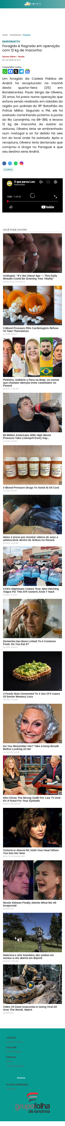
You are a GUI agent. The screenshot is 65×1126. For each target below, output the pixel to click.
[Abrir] (2, 5)
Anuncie (21, 1078)
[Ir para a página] (32, 4)
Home (5, 35)
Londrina (8, 169)
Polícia (26, 35)
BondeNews (15, 35)
